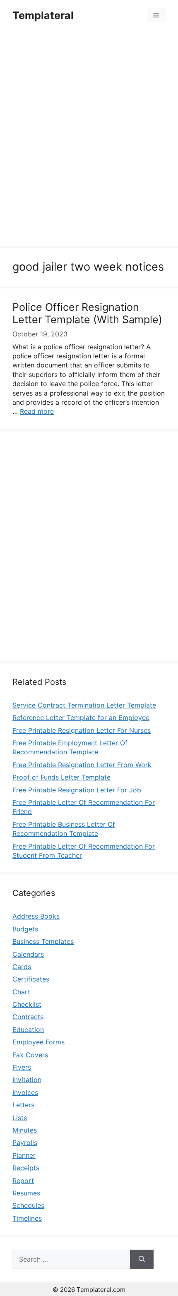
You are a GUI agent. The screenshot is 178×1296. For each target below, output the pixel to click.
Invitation (26, 1079)
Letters (23, 1105)
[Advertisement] (89, 139)
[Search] (142, 1259)
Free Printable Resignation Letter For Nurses (81, 730)
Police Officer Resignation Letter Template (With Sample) (87, 313)
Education (28, 1029)
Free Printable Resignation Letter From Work (82, 765)
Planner (24, 1155)
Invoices (25, 1092)
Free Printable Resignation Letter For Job (76, 790)
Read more (37, 411)
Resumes (26, 1193)
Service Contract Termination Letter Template (84, 705)
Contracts (27, 1017)
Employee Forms (38, 1042)
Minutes (24, 1130)
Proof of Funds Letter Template (61, 777)
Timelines (27, 1218)
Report (23, 1180)
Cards (21, 966)
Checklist (26, 1004)
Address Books (36, 916)
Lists (19, 1118)
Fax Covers (30, 1055)
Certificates (30, 979)
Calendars (28, 954)
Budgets (25, 929)
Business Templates (43, 941)
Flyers (21, 1067)
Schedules (28, 1205)
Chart (21, 992)
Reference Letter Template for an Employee (80, 717)
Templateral (43, 15)
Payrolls (24, 1142)
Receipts (25, 1168)
